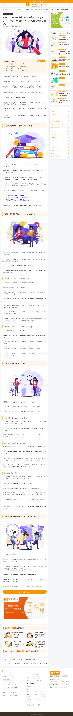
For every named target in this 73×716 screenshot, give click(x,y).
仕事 (44, 696)
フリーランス (29, 691)
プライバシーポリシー (62, 679)
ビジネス (43, 694)
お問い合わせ (29, 680)
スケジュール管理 (30, 704)
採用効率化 (60, 147)
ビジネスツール (36, 699)
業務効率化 (29, 701)
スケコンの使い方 (60, 127)
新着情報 (60, 153)
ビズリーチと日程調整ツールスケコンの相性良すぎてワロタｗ (20, 659)
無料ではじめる (38, 680)
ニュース (60, 130)
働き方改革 (29, 706)
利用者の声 (60, 144)
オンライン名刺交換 (60, 121)
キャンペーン (60, 124)
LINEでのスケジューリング (60, 114)
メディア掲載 (60, 140)
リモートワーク (30, 689)
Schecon (39, 6)
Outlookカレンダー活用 (60, 118)
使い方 (37, 689)
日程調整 (38, 704)
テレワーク (43, 689)
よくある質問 (36, 677)
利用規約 (51, 681)
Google (28, 694)
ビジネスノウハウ (60, 134)
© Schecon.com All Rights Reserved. (36, 714)
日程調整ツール (30, 686)
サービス (29, 696)
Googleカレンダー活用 (12, 651)
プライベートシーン (37, 696)
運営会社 (57, 681)
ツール (41, 701)
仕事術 (37, 686)
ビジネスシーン (35, 694)
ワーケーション (38, 691)
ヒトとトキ (60, 137)
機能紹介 (37, 674)
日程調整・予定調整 (11, 628)
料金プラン (29, 677)
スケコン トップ (30, 674)
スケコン (36, 701)
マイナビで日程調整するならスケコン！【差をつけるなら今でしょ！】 (27, 663)
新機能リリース (60, 150)
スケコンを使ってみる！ (25, 592)
